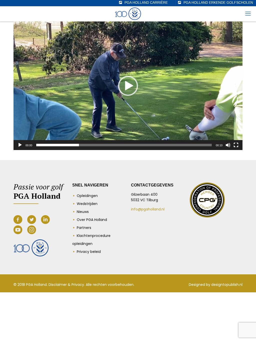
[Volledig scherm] (236, 145)
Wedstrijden (87, 203)
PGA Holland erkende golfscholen (218, 2)
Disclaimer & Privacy (66, 284)
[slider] (124, 145)
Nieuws (83, 211)
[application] (128, 85)
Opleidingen (87, 195)
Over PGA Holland (92, 219)
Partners (84, 227)
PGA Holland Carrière (146, 2)
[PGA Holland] (128, 13)
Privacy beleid (89, 251)
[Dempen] (228, 145)
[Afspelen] (20, 145)
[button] (128, 86)
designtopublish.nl (226, 284)
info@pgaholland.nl (147, 209)
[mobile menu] (248, 13)
